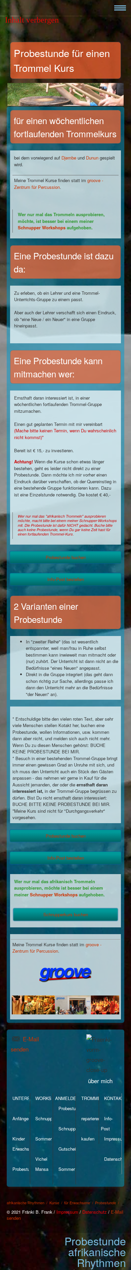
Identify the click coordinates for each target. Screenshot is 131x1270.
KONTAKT (114, 1098)
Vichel (41, 1159)
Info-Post (107, 1123)
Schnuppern (46, 1118)
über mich (100, 1081)
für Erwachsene (77, 1202)
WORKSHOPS (49, 1098)
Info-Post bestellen (65, 579)
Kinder (18, 1138)
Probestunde (24, 1169)
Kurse (54, 1202)
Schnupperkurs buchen (65, 914)
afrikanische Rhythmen (25, 1202)
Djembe (68, 157)
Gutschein (68, 1149)
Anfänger (21, 1118)
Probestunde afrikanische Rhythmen (95, 1251)
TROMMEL (92, 1098)
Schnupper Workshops (42, 227)
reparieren (90, 1118)
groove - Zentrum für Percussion (58, 183)
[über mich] (119, 1070)
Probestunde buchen (66, 557)
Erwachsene (24, 1149)
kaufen (87, 1138)
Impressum (115, 1138)
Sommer (43, 1138)
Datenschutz (116, 1159)
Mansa (41, 1169)
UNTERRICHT (26, 1098)
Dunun (92, 157)
